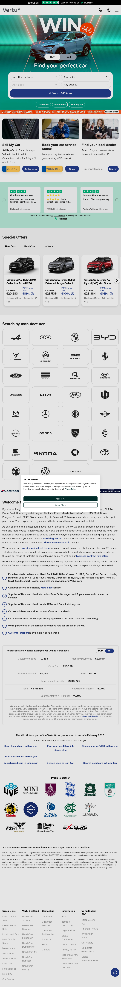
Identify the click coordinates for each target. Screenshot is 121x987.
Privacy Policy (70, 489)
